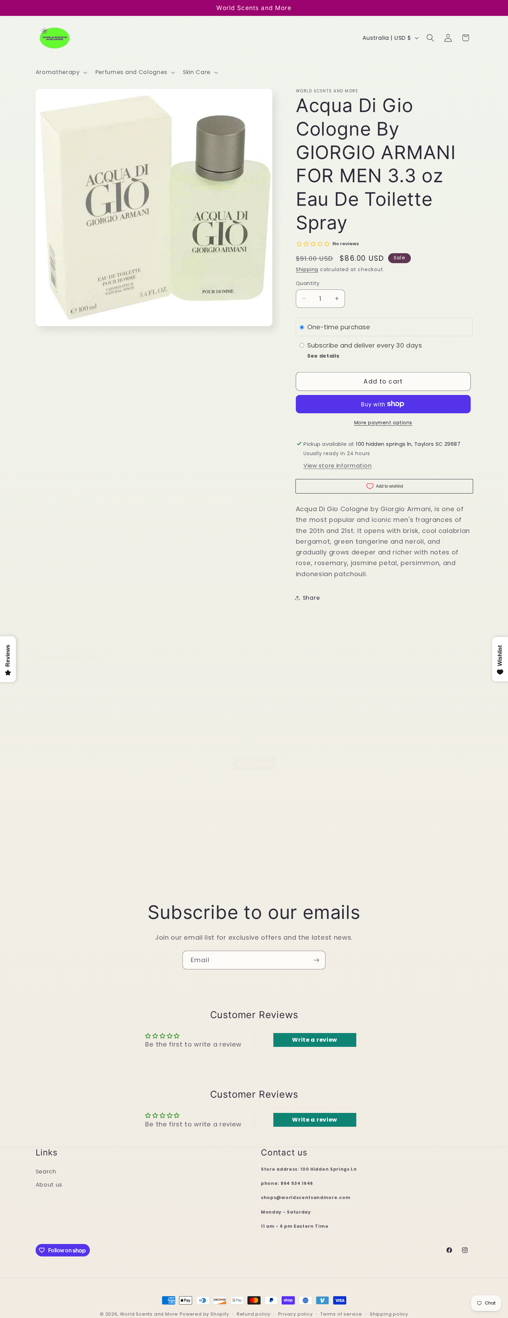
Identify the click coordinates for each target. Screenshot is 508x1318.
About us (49, 1185)
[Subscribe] (316, 960)
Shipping (307, 269)
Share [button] (311, 598)
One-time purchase (338, 327)
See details (323, 355)
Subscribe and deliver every (351, 345)
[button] (61, 72)
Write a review (314, 1040)
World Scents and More (149, 1314)
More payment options (383, 423)
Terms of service (341, 1314)
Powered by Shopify (204, 1314)
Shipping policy (389, 1314)
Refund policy (254, 1314)
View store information (337, 466)
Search (46, 1172)
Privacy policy (295, 1314)
